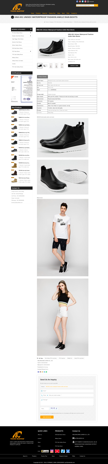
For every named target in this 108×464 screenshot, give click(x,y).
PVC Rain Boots (58, 22)
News (63, 13)
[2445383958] (40, 372)
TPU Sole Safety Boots (17, 54)
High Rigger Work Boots (17, 39)
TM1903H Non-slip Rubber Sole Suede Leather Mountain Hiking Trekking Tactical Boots (24, 155)
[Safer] (45, 451)
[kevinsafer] (38, 372)
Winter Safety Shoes (17, 45)
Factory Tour (52, 13)
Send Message (47, 417)
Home (32, 13)
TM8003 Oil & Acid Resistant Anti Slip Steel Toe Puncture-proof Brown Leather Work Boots (24, 117)
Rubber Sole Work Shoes (18, 35)
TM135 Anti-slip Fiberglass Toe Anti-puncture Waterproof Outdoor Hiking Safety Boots (24, 178)
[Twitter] (63, 451)
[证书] (22, 89)
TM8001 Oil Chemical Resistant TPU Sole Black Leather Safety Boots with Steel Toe (24, 140)
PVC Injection (62, 358)
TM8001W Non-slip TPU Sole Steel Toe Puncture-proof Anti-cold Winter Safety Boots (24, 132)
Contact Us (74, 13)
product (39, 438)
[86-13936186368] (46, 372)
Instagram (85, 1)
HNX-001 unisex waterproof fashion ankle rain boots (57, 386)
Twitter (83, 1)
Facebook (77, 1)
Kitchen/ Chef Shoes (17, 42)
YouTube (80, 1)
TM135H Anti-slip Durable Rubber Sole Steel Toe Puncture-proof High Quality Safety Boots (24, 170)
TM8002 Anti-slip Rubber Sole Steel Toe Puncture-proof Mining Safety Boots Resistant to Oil (24, 125)
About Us (44, 13)
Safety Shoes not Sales (17, 60)
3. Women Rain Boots (67, 22)
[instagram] (51, 451)
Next (32, 87)
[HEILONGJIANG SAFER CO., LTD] (17, 7)
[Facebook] (68, 451)
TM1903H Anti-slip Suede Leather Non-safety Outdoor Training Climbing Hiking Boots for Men (24, 162)
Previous (11, 87)
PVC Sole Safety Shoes (17, 66)
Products (38, 13)
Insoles (14, 63)
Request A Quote (63, 456)
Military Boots (15, 57)
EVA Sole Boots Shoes (17, 48)
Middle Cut (69, 358)
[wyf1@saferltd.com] (42, 372)
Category (51, 22)
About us (40, 434)
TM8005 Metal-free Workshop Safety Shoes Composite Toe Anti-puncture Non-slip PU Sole (24, 109)
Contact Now (74, 65)
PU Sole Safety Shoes (17, 32)
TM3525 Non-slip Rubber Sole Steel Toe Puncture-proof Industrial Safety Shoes (24, 147)
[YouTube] (57, 451)
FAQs (68, 13)
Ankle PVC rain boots (79, 358)
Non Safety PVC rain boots (51, 358)
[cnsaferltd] (44, 372)
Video (58, 13)
